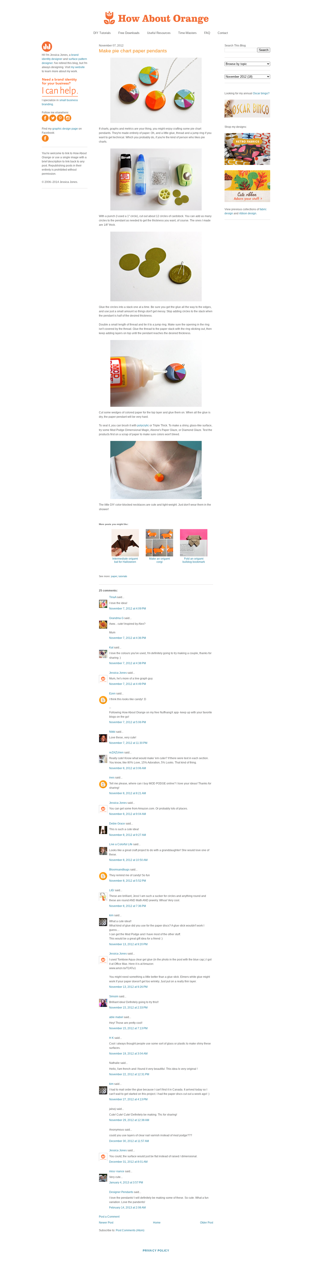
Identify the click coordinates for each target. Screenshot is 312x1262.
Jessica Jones (118, 672)
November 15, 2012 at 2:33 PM (128, 1007)
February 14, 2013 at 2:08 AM (127, 1207)
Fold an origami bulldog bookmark (193, 560)
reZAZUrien (116, 752)
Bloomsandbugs (119, 869)
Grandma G (116, 618)
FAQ (207, 33)
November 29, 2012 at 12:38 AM (129, 1120)
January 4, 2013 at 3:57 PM (126, 1182)
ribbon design (247, 213)
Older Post (206, 1222)
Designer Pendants (121, 1192)
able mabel (116, 1017)
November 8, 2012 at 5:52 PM (127, 880)
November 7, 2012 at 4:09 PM (127, 608)
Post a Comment (109, 1216)
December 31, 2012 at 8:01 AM (128, 1161)
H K (111, 1037)
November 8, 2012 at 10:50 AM (128, 860)
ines (111, 777)
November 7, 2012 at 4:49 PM (127, 684)
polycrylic (143, 425)
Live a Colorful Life (120, 844)
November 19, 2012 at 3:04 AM (128, 1053)
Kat (111, 647)
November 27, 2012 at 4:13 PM (128, 1099)
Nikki (112, 731)
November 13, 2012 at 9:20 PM (128, 944)
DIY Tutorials (102, 33)
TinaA (112, 597)
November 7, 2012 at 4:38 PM (127, 663)
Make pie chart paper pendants (133, 50)
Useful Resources (159, 33)
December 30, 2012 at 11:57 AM (129, 1141)
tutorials (123, 576)
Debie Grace (117, 823)
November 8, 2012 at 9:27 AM (127, 835)
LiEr (111, 890)
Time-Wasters (187, 33)
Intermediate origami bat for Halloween (125, 560)
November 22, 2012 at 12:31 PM (129, 1074)
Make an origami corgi (159, 560)
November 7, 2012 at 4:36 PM (127, 638)
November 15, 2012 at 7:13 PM (128, 1028)
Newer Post (106, 1222)
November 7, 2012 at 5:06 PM (127, 722)
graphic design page (65, 128)
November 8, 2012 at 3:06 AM (127, 768)
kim (111, 915)
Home (157, 1222)
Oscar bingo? (261, 93)
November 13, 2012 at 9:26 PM (128, 986)
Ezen (112, 693)
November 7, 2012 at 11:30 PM (128, 743)
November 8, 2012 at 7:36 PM (127, 906)
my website (78, 67)
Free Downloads (129, 33)
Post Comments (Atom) (130, 1230)
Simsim (113, 996)
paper (114, 576)
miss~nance (116, 1171)
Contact (223, 33)
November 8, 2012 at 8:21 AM (127, 793)
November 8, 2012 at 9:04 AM (127, 814)
